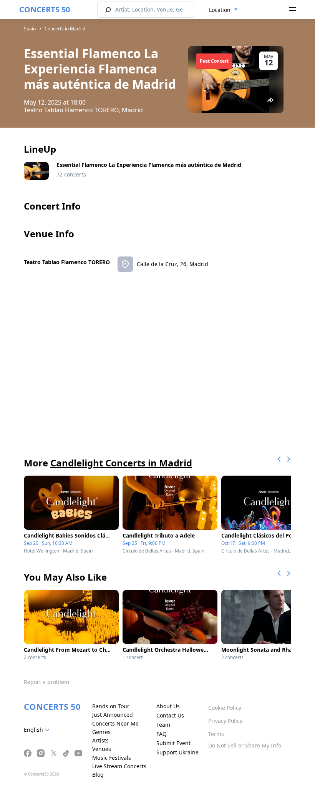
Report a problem (46, 682)
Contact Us (170, 715)
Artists (100, 740)
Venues (101, 748)
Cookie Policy (224, 707)
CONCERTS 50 (44, 9)
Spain (30, 28)
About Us (168, 706)
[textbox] (38, 729)
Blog (98, 774)
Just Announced (112, 714)
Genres (101, 732)
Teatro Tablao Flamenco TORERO (67, 262)
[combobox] (223, 10)
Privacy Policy (225, 720)
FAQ (161, 733)
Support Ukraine (177, 752)
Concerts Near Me (115, 723)
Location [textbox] (219, 9)
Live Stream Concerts (119, 766)
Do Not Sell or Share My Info (244, 745)
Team (163, 724)
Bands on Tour (110, 706)
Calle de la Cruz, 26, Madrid (172, 264)
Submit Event (173, 743)
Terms (216, 733)
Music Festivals (111, 757)
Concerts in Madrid (65, 28)
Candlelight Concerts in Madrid (121, 462)
